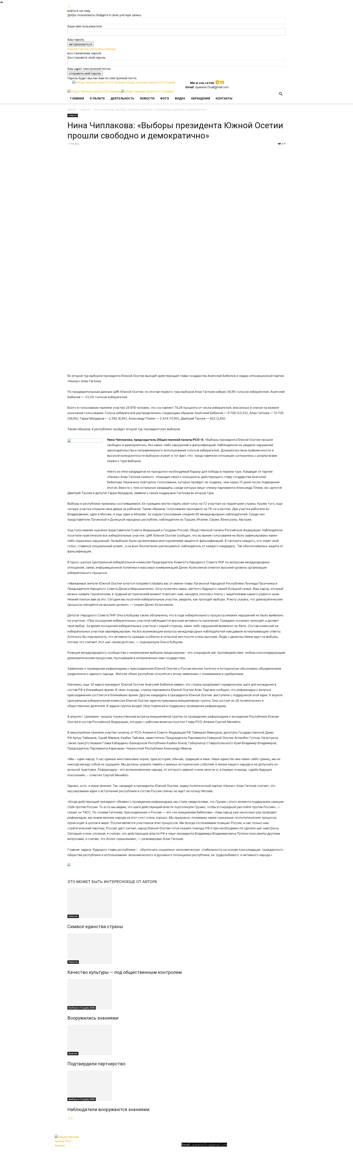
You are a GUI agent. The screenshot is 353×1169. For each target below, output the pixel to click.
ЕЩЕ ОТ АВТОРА (142, 881)
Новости (147, 98)
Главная (77, 98)
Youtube (283, 1145)
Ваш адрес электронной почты (89, 69)
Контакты (224, 98)
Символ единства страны (95, 926)
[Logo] (94, 91)
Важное (73, 1053)
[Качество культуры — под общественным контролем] (176, 948)
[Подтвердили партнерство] (176, 1040)
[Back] (68, 6)
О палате (97, 98)
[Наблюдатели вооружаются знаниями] (176, 1085)
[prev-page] (68, 1118)
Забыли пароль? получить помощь (91, 49)
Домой (71, 109)
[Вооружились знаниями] (176, 994)
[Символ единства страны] (176, 902)
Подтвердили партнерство (96, 1063)
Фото (164, 98)
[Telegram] (218, 83)
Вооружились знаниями (92, 1018)
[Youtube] (222, 83)
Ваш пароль (75, 39)
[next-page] (71, 1118)
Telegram (261, 1145)
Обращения (200, 98)
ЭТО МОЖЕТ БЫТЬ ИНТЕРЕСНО (97, 881)
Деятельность (122, 98)
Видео (180, 98)
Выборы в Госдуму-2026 (82, 1007)
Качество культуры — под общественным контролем (124, 972)
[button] (281, 94)
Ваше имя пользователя (84, 26)
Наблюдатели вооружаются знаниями (108, 1109)
